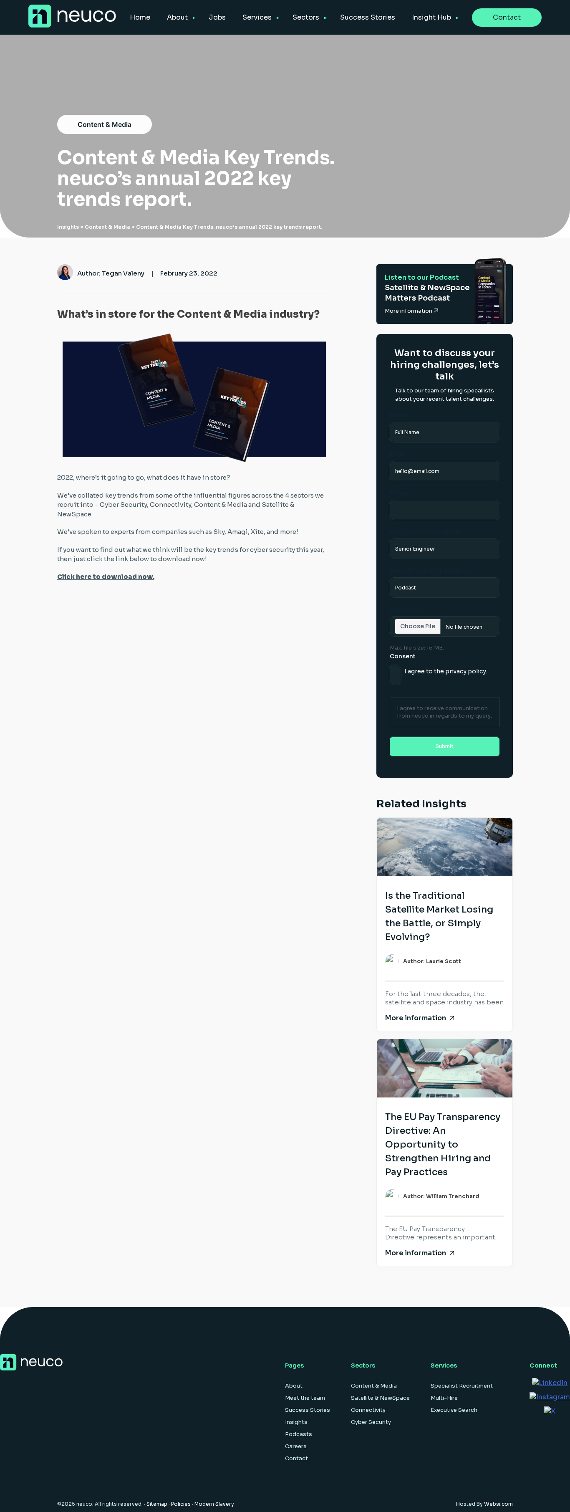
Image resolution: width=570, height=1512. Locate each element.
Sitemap (156, 1504)
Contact (507, 17)
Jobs (217, 17)
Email (398, 454)
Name (399, 415)
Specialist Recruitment (462, 1385)
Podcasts (298, 1434)
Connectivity (368, 1409)
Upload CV (406, 609)
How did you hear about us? (432, 570)
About (177, 17)
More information (409, 310)
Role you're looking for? (426, 532)
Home (140, 17)
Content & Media (104, 124)
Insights (68, 227)
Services (257, 17)
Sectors (306, 17)
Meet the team (305, 1397)
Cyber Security (371, 1422)
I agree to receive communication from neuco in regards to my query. (444, 712)
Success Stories (367, 17)
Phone (399, 493)
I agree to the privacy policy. (445, 671)
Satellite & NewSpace (380, 1397)
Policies (181, 1504)
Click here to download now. (105, 577)
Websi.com (498, 1504)
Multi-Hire (444, 1397)
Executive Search (454, 1409)
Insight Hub (431, 17)
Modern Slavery (214, 1504)
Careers (296, 1446)
